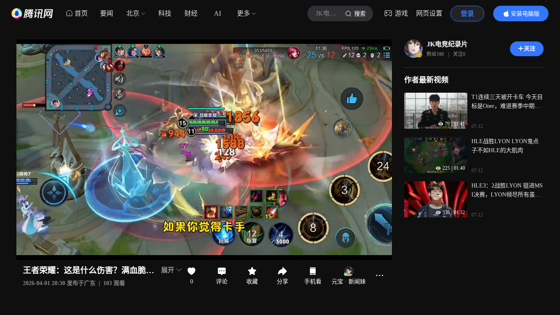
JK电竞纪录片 (447, 44)
